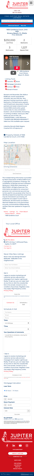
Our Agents (7, 248)
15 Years (15, 390)
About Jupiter (17, 453)
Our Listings (17, 463)
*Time (6, 326)
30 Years (8, 390)
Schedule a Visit (23, 303)
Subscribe (17, 294)
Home (6, 211)
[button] (17, 23)
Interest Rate (8, 408)
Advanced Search (13, 25)
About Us (17, 466)
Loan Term (7, 386)
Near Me (23, 25)
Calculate (17, 414)
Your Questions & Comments (14, 332)
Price (5, 396)
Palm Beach (24, 211)
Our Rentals (17, 465)
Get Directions (17, 173)
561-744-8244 (17, 12)
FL (17, 211)
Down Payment (9, 402)
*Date (6, 320)
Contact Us (7, 246)
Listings (12, 211)
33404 (18, 213)
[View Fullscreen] (6, 152)
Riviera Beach (10, 213)
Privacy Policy (8, 290)
